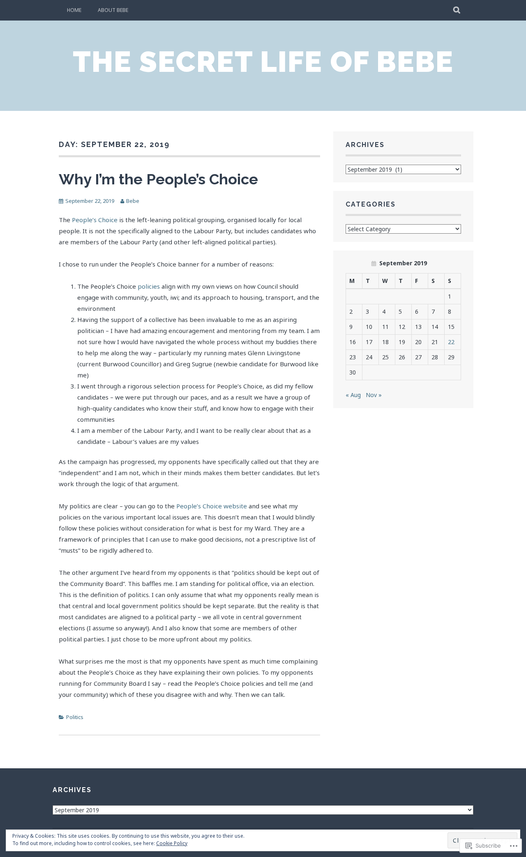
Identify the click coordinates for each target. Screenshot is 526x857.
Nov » (374, 395)
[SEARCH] (457, 10)
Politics (74, 717)
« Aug (353, 395)
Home (74, 10)
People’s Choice (95, 220)
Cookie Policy (171, 843)
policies (149, 286)
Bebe (132, 200)
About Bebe (113, 10)
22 (451, 342)
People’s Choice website (211, 506)
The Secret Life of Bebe (263, 61)
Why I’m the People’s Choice (158, 179)
